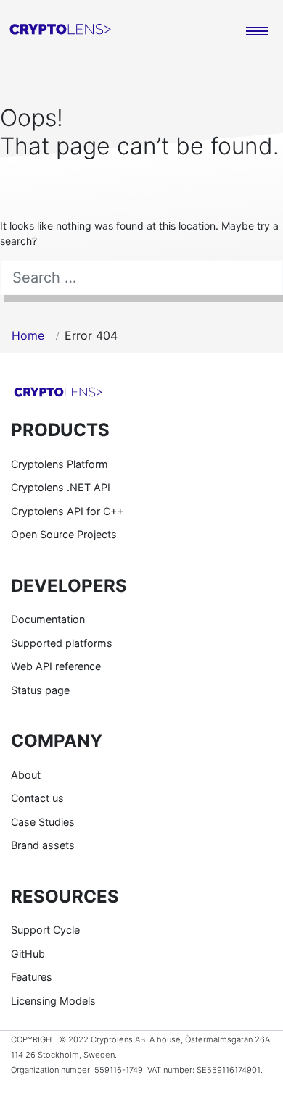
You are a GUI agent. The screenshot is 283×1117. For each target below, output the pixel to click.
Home (28, 335)
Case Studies (43, 822)
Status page (40, 690)
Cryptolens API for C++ (67, 511)
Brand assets (43, 845)
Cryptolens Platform (59, 464)
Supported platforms (61, 643)
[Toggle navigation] (257, 31)
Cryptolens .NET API (60, 487)
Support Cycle (45, 930)
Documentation (48, 619)
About (26, 775)
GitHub (28, 953)
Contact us (37, 798)
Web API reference (56, 666)
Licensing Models (53, 1001)
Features (31, 977)
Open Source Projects (64, 534)
